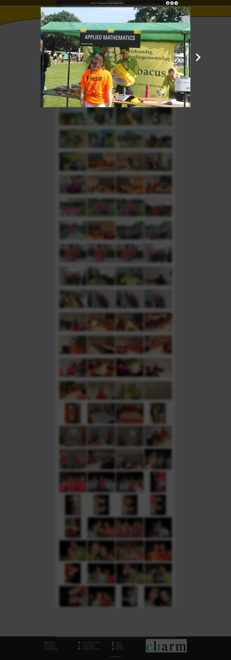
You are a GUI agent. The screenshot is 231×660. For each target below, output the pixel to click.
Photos (93, 3)
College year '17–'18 (105, 3)
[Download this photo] (168, 3)
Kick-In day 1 (119, 3)
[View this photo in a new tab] (172, 3)
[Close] (176, 3)
